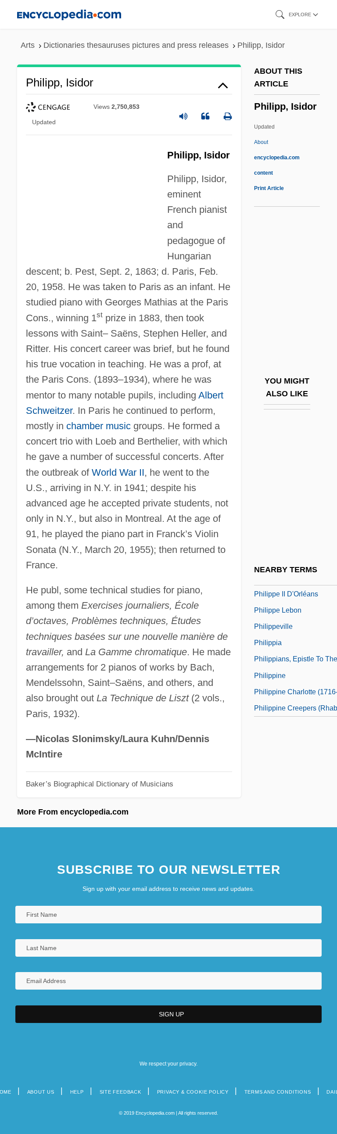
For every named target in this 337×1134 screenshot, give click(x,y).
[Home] (69, 14)
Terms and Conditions (277, 1092)
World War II (118, 472)
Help (77, 1092)
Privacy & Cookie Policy (193, 1092)
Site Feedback (120, 1092)
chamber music (98, 425)
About (277, 157)
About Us (40, 1092)
